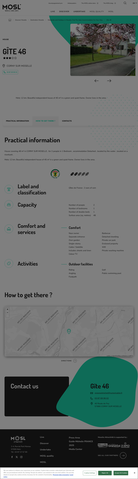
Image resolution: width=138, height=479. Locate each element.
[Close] (134, 472)
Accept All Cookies (121, 473)
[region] (69, 473)
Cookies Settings (89, 473)
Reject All (105, 473)
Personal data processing (61, 475)
